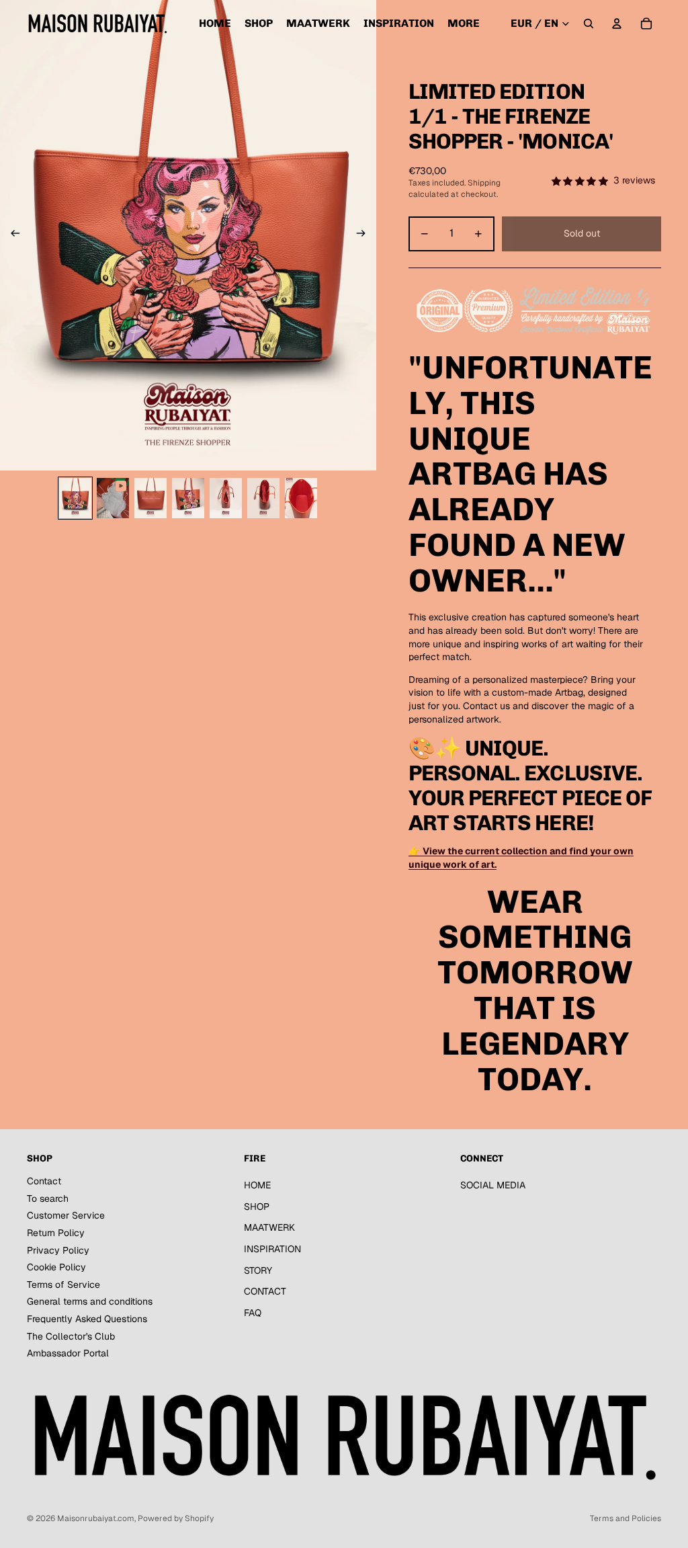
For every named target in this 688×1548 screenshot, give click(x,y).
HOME (257, 1185)
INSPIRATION (272, 1249)
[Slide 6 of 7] (263, 498)
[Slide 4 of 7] (188, 498)
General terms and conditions (90, 1301)
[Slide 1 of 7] (75, 498)
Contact (44, 1181)
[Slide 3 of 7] (150, 498)
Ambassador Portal (68, 1353)
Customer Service (66, 1215)
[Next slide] (365, 235)
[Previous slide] (11, 235)
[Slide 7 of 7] (301, 498)
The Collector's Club (71, 1336)
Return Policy (56, 1233)
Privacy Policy (58, 1250)
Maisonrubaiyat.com (95, 1518)
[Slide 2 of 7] (113, 498)
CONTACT (265, 1291)
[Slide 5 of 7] (226, 498)
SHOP (256, 1206)
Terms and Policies (625, 1518)
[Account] (617, 23)
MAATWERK (269, 1227)
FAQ (252, 1313)
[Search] (588, 23)
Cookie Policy (56, 1267)
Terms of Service (63, 1284)
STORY (258, 1270)
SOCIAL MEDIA (492, 1185)
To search (48, 1198)
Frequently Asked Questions (87, 1319)
